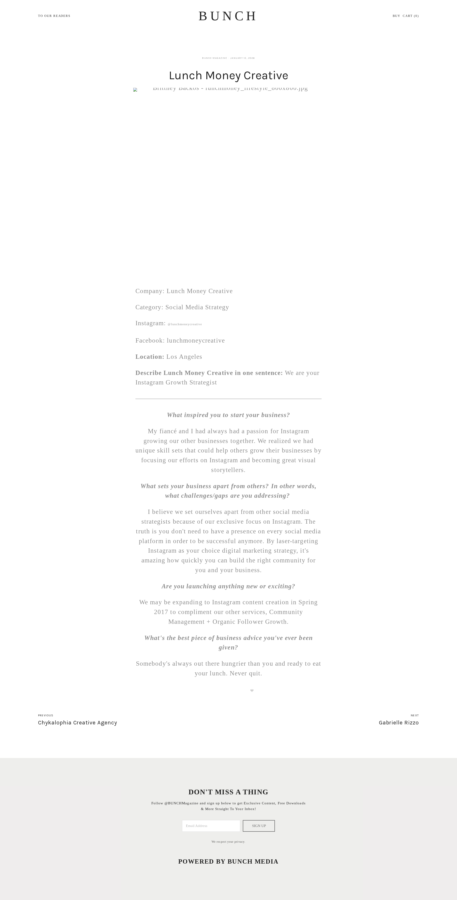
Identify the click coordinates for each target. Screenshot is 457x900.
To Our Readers (54, 16)
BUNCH (228, 16)
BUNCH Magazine (214, 58)
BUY (397, 16)
